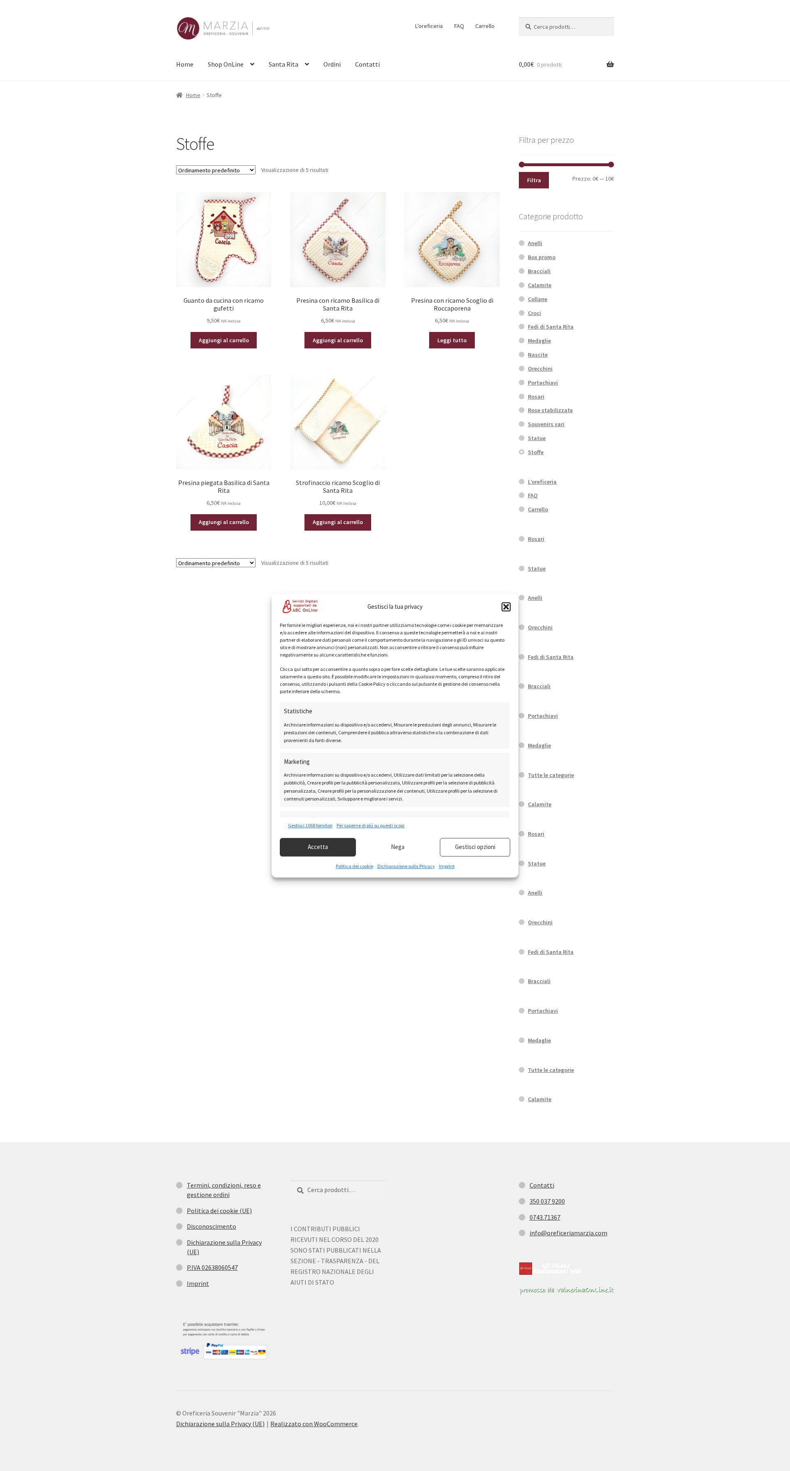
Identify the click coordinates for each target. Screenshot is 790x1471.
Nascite (538, 354)
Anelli (535, 243)
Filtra (534, 180)
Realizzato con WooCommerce (314, 1424)
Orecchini (540, 368)
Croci (534, 313)
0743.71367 (545, 1217)
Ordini (332, 64)
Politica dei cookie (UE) (219, 1210)
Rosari (536, 396)
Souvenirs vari (546, 424)
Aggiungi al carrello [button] (224, 340)
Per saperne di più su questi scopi (370, 826)
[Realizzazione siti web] (550, 1268)
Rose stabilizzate (550, 410)
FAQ (459, 26)
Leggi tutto (452, 340)
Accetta (318, 847)
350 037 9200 (547, 1201)
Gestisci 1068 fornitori (310, 826)
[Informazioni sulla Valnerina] (566, 1290)
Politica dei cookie (354, 866)
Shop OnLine (226, 64)
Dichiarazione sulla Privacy (406, 866)
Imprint (447, 866)
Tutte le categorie (551, 775)
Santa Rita (283, 64)
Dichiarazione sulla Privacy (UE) (220, 1424)
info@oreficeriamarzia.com (568, 1233)
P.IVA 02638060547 (212, 1267)
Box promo (541, 257)
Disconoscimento (211, 1226)
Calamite (539, 285)
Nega (397, 847)
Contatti (367, 64)
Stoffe (536, 452)
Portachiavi (543, 382)
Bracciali (539, 271)
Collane (537, 299)
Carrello (485, 26)
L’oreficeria (429, 26)
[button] (506, 607)
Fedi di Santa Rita (551, 326)
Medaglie (539, 340)
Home (184, 64)
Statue (537, 438)
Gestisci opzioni (475, 847)
